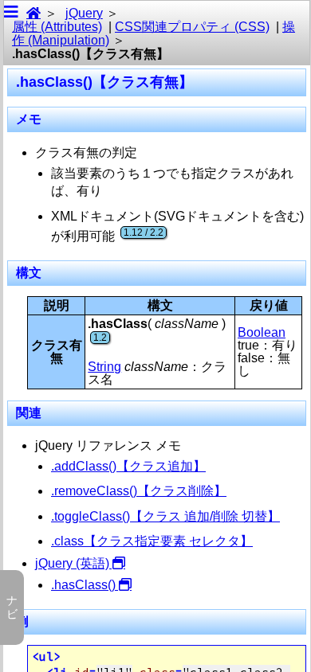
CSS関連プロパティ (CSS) (192, 26)
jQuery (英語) (72, 563)
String (104, 366)
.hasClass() (83, 585)
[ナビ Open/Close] (11, 13)
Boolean (261, 332)
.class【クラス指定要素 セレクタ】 (152, 541)
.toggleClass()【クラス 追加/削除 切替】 (165, 516)
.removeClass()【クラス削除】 (138, 491)
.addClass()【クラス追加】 (128, 466)
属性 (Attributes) (57, 26)
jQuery (84, 13)
